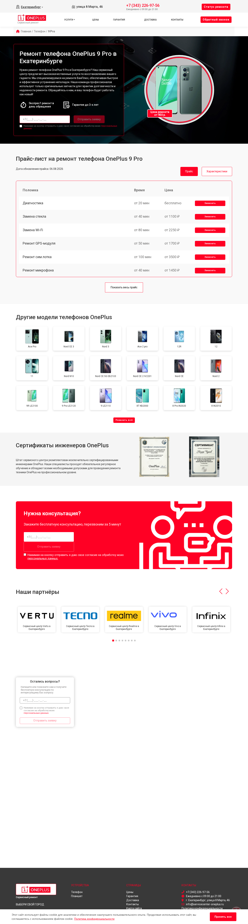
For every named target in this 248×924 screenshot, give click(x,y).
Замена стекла (34, 216)
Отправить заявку (89, 119)
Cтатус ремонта (216, 6)
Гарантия (119, 19)
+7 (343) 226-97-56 (142, 5)
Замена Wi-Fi (33, 230)
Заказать (210, 203)
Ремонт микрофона (38, 270)
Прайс (189, 171)
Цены (95, 19)
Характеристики (217, 171)
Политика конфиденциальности (94, 918)
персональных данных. (43, 558)
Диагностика (33, 203)
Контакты (177, 19)
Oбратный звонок (216, 19)
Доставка (150, 19)
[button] (220, 591)
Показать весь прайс (124, 287)
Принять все (223, 916)
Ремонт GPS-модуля (39, 243)
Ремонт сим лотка (37, 257)
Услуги (68, 19)
